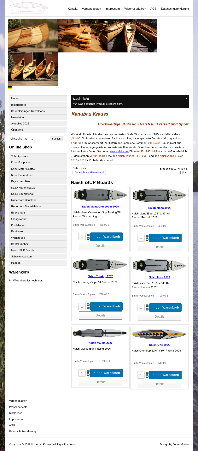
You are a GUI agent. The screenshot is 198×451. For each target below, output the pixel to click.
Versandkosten (91, 8)
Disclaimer (15, 412)
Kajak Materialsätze (23, 187)
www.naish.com (119, 151)
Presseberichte (18, 406)
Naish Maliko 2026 (101, 342)
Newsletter (17, 117)
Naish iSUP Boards (22, 250)
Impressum (112, 8)
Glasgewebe (18, 218)
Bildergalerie (18, 104)
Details (100, 245)
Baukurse (17, 231)
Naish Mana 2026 (159, 207)
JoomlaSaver (181, 444)
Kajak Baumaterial (22, 193)
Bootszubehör (19, 243)
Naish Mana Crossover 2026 (100, 206)
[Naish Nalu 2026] (159, 271)
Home (15, 98)
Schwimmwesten (21, 256)
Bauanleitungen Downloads (28, 110)
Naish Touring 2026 (100, 276)
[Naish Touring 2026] (100, 270)
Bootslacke (18, 225)
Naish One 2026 (159, 344)
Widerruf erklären (135, 8)
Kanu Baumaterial (22, 175)
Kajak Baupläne (20, 181)
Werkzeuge (18, 237)
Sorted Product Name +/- (88, 172)
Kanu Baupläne (20, 162)
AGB (153, 8)
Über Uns (17, 129)
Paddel (15, 262)
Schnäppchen (19, 156)
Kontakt (73, 8)
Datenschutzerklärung (175, 8)
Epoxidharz (18, 212)
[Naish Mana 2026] (159, 201)
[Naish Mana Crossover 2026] (100, 200)
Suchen (56, 138)
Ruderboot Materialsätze (26, 206)
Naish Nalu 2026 (159, 277)
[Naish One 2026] (159, 338)
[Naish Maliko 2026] (100, 337)
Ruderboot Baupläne (24, 199)
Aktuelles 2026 (20, 123)
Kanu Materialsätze (23, 168)
